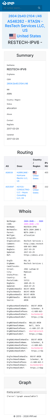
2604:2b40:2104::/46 (25, 16)
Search (39, 7)
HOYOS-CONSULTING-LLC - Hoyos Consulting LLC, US (23, 192)
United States (28, 36)
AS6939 (9, 172)
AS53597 (10, 187)
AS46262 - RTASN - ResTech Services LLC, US (25, 26)
